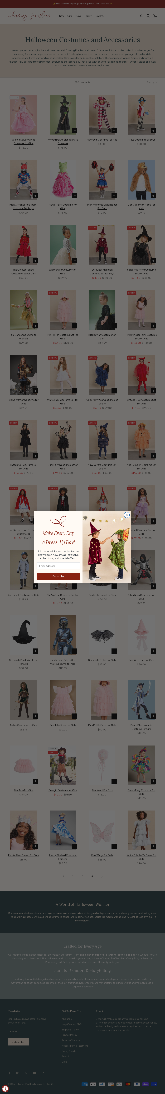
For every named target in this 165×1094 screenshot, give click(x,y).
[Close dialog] (127, 515)
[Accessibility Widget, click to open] (5, 1088)
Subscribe (58, 576)
